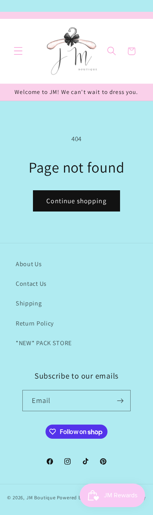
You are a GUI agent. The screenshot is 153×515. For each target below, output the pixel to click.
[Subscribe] (121, 400)
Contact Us (31, 284)
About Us (29, 264)
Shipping (29, 303)
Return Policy (35, 323)
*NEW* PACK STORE (44, 343)
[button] (18, 51)
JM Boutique (41, 497)
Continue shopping (76, 200)
